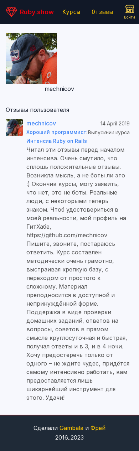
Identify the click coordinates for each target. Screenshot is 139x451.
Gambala (71, 427)
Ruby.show (37, 12)
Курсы (71, 12)
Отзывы (102, 12)
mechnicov (41, 123)
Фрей (98, 427)
